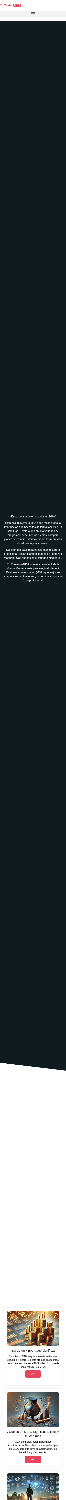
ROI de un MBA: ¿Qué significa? (33, 1350)
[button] (33, 14)
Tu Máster (10, 5)
